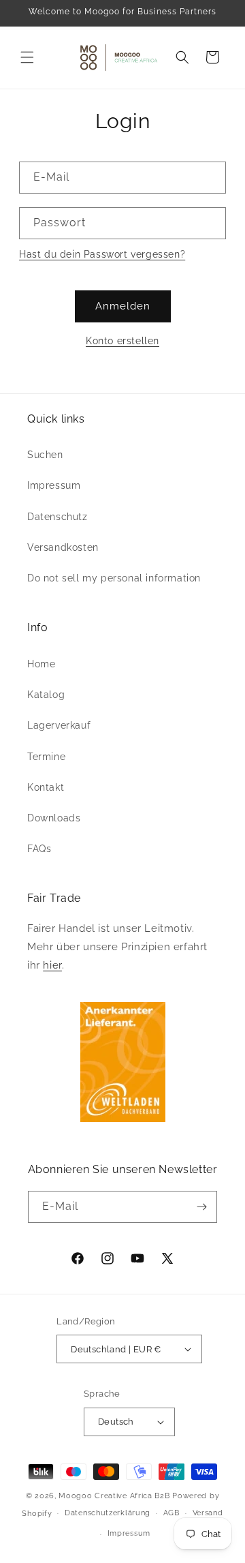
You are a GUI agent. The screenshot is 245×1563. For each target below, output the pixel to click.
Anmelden (122, 306)
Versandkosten (63, 547)
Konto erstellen (122, 340)
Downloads (53, 818)
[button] (27, 57)
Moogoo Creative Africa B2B (114, 1495)
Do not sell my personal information (114, 578)
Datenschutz (57, 516)
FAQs (39, 848)
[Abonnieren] (201, 1207)
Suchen (45, 454)
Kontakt (45, 787)
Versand (208, 1512)
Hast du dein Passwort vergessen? (102, 254)
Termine (46, 756)
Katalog (46, 694)
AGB (171, 1512)
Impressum (53, 485)
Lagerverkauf (59, 725)
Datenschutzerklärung (107, 1512)
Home (41, 663)
